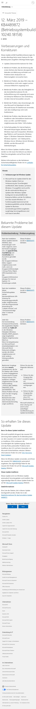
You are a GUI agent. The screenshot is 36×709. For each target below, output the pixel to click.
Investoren (4, 677)
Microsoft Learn (6, 638)
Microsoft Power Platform (8, 650)
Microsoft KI (5, 604)
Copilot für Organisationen (8, 525)
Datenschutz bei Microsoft (8, 674)
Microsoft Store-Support (8, 553)
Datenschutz (5, 699)
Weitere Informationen (7, 565)
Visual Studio (5, 656)
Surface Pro (5, 516)
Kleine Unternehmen (7, 626)
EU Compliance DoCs (25, 702)
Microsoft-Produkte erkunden (9, 535)
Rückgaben (4, 556)
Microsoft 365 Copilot (7, 620)
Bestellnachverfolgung (7, 559)
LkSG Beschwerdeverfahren (8, 681)
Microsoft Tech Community (8, 644)
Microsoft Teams (6, 623)
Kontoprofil (4, 547)
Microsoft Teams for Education (9, 580)
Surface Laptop (5, 519)
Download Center (6, 550)
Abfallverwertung (6, 562)
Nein (23, 507)
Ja (12, 507)
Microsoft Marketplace (7, 647)
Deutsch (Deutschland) (10, 686)
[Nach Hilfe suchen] (6, 2)
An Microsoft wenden (7, 696)
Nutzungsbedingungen (14, 699)
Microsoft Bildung (6, 574)
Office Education (6, 586)
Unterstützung (6, 7)
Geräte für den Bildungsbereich (9, 577)
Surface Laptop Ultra (7, 522)
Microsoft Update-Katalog (14, 483)
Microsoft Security (6, 607)
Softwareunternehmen (7, 653)
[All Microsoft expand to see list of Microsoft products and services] (2, 2)
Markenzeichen (24, 699)
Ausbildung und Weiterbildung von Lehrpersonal (13, 589)
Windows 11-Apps (6, 538)
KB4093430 (17, 461)
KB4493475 (30, 241)
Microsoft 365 (5, 532)
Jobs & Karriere (6, 665)
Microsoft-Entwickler (7, 635)
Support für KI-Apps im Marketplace (10, 641)
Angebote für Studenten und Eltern (10, 592)
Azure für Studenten (7, 595)
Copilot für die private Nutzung (9, 529)
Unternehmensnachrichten (8, 671)
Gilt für (5, 39)
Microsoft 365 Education (8, 583)
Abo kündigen (16, 696)
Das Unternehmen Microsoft (9, 668)
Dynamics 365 (5, 614)
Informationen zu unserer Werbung (10, 702)
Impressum (23, 696)
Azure (3, 611)
